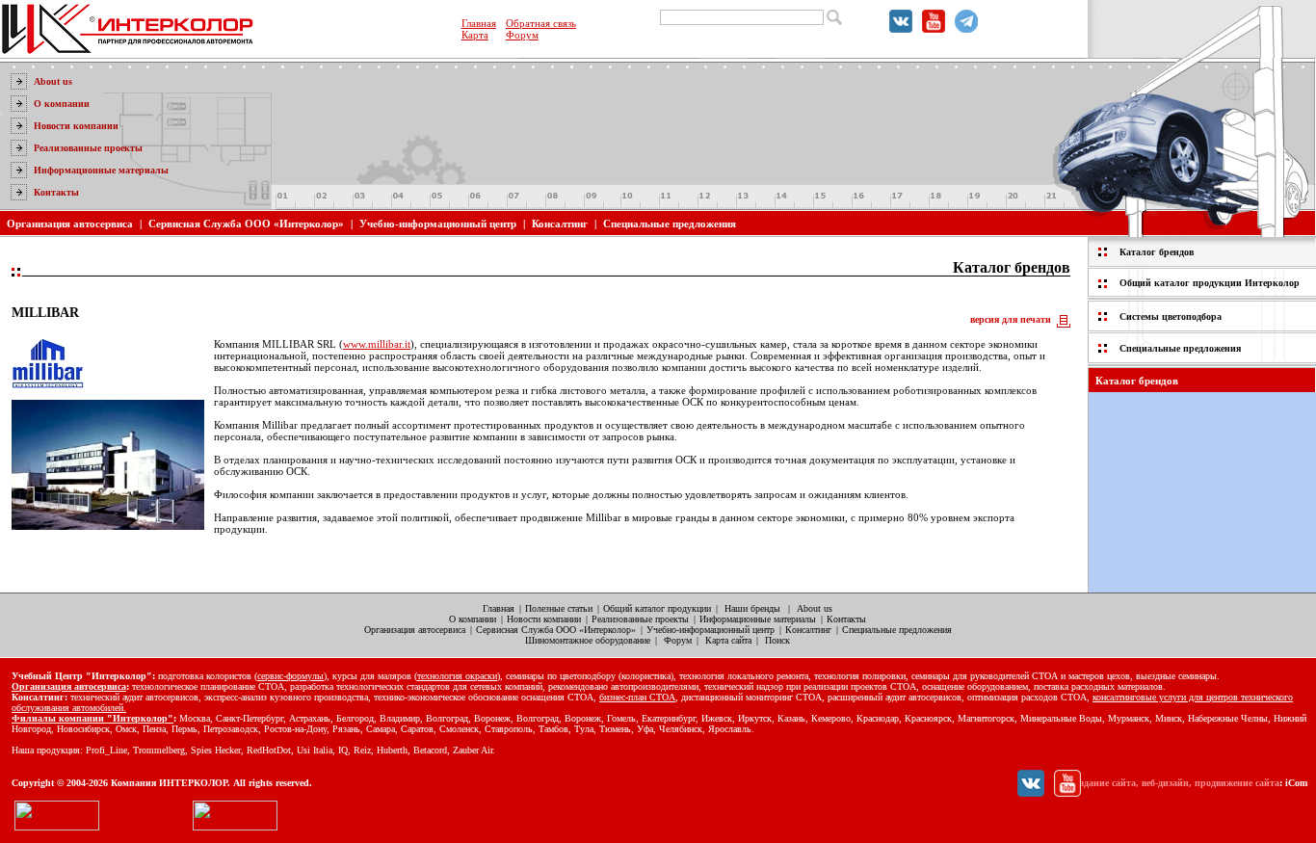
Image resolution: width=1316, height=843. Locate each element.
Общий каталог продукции (657, 608)
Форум (522, 34)
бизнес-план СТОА (637, 697)
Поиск (777, 640)
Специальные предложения (669, 223)
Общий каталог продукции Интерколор (1209, 282)
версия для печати (1010, 319)
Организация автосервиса (70, 223)
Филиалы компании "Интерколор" (92, 718)
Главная (478, 23)
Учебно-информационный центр (437, 223)
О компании (62, 103)
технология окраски (457, 676)
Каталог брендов (1156, 252)
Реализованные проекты (88, 148)
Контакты (56, 192)
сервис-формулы (290, 676)
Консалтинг (560, 223)
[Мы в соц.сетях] (900, 29)
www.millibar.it (376, 344)
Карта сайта (728, 640)
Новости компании (76, 125)
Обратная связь (541, 23)
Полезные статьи (558, 608)
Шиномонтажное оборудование (587, 640)
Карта (474, 34)
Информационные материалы (101, 170)
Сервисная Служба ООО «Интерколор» (246, 223)
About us (53, 81)
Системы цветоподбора (1170, 316)
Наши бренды (752, 608)
